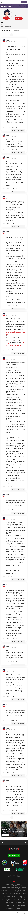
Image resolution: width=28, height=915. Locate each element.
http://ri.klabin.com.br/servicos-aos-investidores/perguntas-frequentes (15, 332)
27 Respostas (5, 30)
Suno (6, 6)
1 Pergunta (15, 30)
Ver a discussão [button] (19, 130)
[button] (4, 127)
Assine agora (14, 855)
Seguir (20, 18)
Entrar (24, 2)
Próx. (17, 34)
